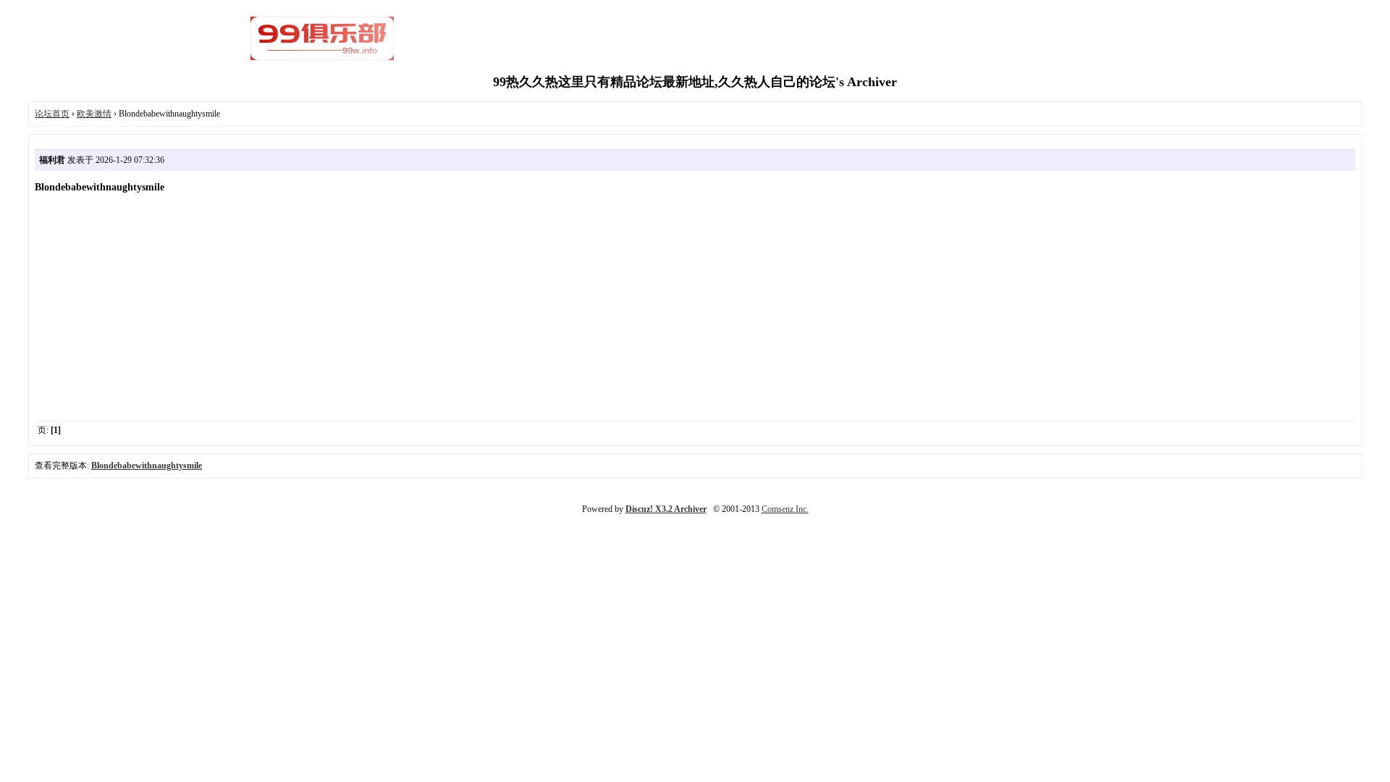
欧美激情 (94, 114)
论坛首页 (52, 114)
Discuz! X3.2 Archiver (666, 509)
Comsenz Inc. (785, 509)
